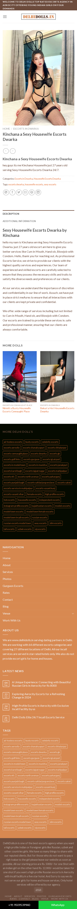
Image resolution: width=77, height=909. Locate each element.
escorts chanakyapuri (33, 447)
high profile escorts (54, 494)
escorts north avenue (28, 476)
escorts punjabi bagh (14, 482)
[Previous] (2, 387)
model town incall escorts (16, 517)
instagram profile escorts (16, 505)
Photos (7, 578)
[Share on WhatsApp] (6, 192)
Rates (6, 592)
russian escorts (39, 517)
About (7, 565)
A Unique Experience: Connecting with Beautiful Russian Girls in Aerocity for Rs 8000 (41, 683)
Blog (6, 606)
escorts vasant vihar (14, 494)
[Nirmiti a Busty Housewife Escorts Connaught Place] (20, 376)
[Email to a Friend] (25, 192)
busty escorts (32, 441)
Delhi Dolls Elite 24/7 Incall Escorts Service (38, 717)
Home (6, 128)
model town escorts (13, 511)
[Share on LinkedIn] (38, 192)
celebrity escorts (50, 441)
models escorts (62, 505)
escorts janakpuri (58, 465)
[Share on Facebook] (12, 192)
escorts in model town (14, 465)
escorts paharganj (51, 476)
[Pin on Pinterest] (32, 192)
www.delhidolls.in (22, 640)
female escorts (34, 494)
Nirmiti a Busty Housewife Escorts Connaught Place (17, 410)
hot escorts (9, 499)
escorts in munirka (38, 465)
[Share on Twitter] (19, 192)
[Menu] (5, 16)
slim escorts (56, 523)
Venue (6, 613)
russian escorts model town (17, 523)
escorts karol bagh (13, 470)
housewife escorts (34, 184)
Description (11, 213)
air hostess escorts (13, 441)
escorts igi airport (51, 459)
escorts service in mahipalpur (18, 488)
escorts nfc (9, 476)
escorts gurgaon (31, 459)
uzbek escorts (25, 529)
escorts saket (64, 482)
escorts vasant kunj (45, 488)
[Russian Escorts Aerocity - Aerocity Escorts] (38, 16)
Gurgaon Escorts (13, 585)
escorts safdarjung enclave (40, 482)
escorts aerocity (12, 447)
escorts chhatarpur (57, 447)
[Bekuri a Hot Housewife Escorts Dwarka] (57, 376)
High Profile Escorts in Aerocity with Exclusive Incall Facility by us (40, 707)
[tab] (38, 213)
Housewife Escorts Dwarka (47, 178)
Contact (8, 599)
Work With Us (11, 620)
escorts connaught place (16, 453)
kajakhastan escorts (42, 505)
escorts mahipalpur (57, 470)
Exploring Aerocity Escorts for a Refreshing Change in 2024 (38, 695)
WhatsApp (57, 904)
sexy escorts (50, 184)
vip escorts (40, 529)
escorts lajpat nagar (35, 470)
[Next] (74, 387)
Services (8, 571)
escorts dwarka (16, 184)
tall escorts (9, 529)
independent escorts (49, 499)
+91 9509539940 (19, 904)
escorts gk (55, 453)
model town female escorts (40, 511)
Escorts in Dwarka (26, 128)
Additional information (19, 221)
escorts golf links (12, 459)
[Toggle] (72, 613)
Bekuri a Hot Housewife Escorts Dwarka (57, 410)
